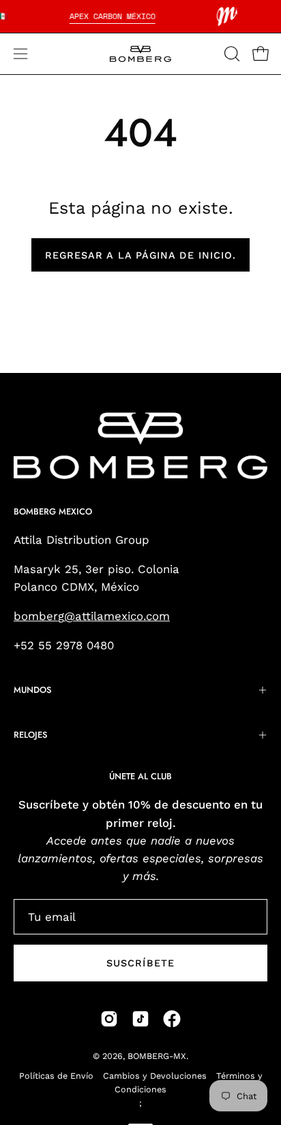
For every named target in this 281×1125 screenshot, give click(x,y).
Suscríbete (140, 963)
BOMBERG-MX (157, 1056)
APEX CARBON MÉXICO (113, 16)
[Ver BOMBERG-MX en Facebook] (172, 1019)
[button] (230, 53)
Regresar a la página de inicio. (140, 255)
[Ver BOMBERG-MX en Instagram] (109, 1019)
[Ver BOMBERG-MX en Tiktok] (140, 1019)
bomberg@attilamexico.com (92, 616)
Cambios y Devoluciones (155, 1076)
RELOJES (30, 734)
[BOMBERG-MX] (140, 54)
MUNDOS (32, 689)
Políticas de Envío (56, 1076)
